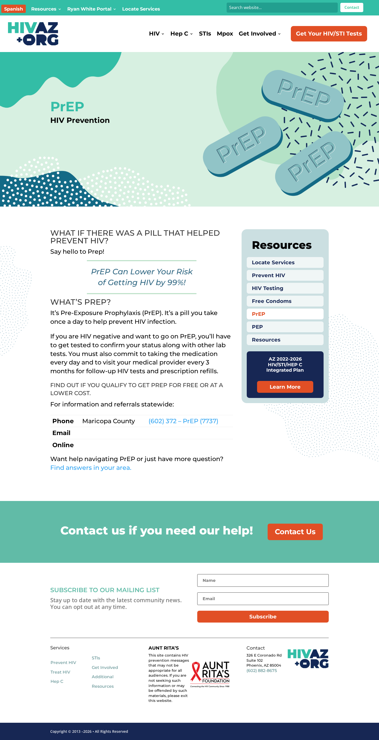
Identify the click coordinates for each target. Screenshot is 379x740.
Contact (351, 7)
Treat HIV (60, 672)
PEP (257, 327)
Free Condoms (272, 301)
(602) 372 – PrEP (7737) (183, 421)
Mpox (225, 33)
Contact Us (295, 531)
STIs (205, 33)
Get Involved (257, 33)
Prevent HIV (268, 275)
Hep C (179, 33)
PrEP (258, 314)
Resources (43, 9)
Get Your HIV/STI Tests (329, 33)
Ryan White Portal (89, 9)
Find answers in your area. (90, 467)
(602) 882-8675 (261, 670)
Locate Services (141, 9)
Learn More (285, 387)
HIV (154, 33)
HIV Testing (267, 288)
